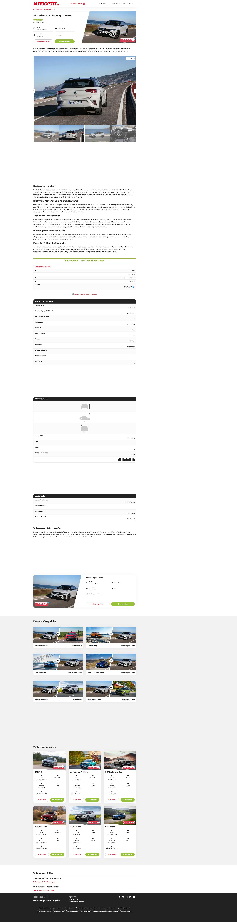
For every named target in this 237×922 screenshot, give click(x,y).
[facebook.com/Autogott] (120, 897)
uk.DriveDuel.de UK (125, 908)
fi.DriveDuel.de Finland (126, 911)
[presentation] (34, 91)
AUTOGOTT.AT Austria (59, 908)
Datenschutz (73, 899)
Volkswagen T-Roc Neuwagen (44, 882)
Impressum (73, 897)
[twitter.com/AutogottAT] (123, 897)
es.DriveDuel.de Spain (113, 908)
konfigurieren (44, 41)
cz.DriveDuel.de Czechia (72, 911)
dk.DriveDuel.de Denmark (112, 911)
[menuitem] (102, 3)
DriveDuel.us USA (72, 908)
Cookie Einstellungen (76, 902)
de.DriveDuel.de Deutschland (85, 908)
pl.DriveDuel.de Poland (59, 911)
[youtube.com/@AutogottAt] (134, 897)
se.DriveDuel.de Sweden (98, 911)
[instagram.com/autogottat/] (127, 897)
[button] (115, 4)
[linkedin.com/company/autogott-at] (130, 897)
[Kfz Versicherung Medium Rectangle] (84, 294)
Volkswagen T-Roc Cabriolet (43, 890)
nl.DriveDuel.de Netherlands (44, 911)
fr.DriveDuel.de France (100, 908)
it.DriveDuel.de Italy (85, 911)
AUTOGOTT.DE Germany (45, 908)
